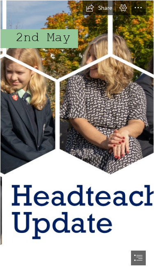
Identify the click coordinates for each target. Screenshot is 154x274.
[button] (99, 7)
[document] (77, 137)
